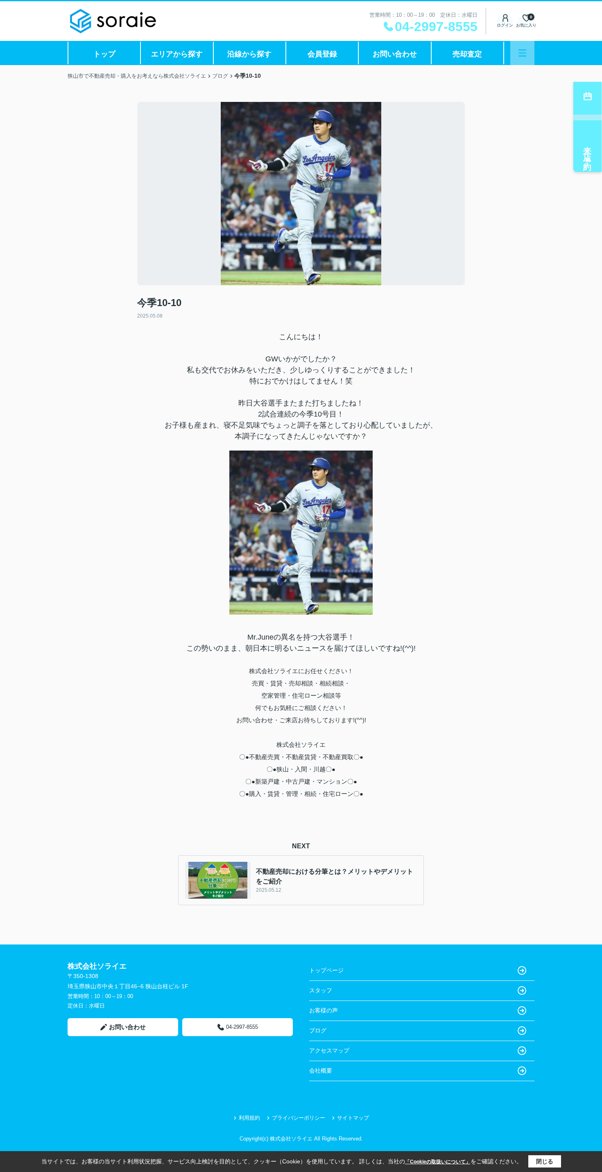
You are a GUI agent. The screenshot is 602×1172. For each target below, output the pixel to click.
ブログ (317, 1030)
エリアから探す (177, 54)
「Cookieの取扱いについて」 (438, 1162)
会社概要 (320, 1070)
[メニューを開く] (522, 53)
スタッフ (320, 990)
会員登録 (322, 54)
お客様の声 (323, 1010)
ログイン (505, 25)
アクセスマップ (329, 1050)
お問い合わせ (395, 54)
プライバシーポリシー (298, 1118)
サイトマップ (353, 1118)
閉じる (544, 1161)
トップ (104, 54)
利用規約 (249, 1118)
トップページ (326, 970)
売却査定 (467, 54)
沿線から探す (249, 54)
